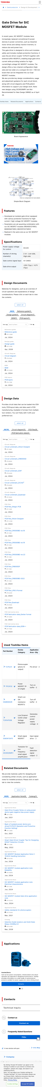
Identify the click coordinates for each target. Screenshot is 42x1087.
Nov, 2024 (9, 903)
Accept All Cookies (27, 1084)
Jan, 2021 (9, 817)
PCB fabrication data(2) (21, 432)
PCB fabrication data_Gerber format (18, 614)
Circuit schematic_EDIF (13, 471)
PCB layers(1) (25, 318)
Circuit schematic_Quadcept (15, 495)
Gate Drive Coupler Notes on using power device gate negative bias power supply (20, 811)
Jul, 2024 (9, 337)
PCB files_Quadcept (12, 602)
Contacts (38, 101)
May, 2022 (9, 848)
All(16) (6, 429)
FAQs (24, 1037)
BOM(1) (14, 318)
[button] (40, 2)
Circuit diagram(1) (28, 314)
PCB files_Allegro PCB (13, 507)
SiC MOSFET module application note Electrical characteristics (19, 883)
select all (20, 305)
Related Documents (17, 101)
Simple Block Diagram (22, 201)
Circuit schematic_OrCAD (14, 483)
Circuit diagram (10, 356)
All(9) (6, 796)
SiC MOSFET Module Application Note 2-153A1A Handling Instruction (20, 855)
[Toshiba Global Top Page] (5, 2)
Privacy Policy (12, 1080)
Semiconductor (12, 7)
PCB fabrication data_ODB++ (15, 626)
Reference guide (11, 332)
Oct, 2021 (9, 833)
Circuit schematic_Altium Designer (17, 447)
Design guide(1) (12, 314)
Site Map (36, 1047)
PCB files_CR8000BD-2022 (15, 578)
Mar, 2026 (9, 929)
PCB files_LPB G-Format (13, 590)
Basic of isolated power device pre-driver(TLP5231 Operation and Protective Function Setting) (20, 826)
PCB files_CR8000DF (12, 566)
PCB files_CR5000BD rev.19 (15, 543)
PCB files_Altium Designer (14, 519)
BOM (6, 368)
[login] (38, 1039)
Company (10, 1057)
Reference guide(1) (24, 311)
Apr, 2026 (9, 349)
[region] (21, 1074)
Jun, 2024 (9, 862)
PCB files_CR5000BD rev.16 (15, 531)
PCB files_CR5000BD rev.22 (15, 555)
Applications (29, 101)
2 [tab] (22, 988)
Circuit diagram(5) (19, 429)
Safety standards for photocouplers (18, 910)
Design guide (9, 344)
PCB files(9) (33, 429)
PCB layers (9, 380)
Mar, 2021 (9, 915)
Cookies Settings (12, 1084)
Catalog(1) (33, 796)
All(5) (12, 311)
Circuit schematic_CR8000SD (15, 459)
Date (31, 324)
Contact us (24, 1023)
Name (4, 324)
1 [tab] (20, 988)
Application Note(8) (19, 796)
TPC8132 (9, 686)
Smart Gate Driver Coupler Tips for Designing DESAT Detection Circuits (22, 841)
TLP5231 (9, 667)
